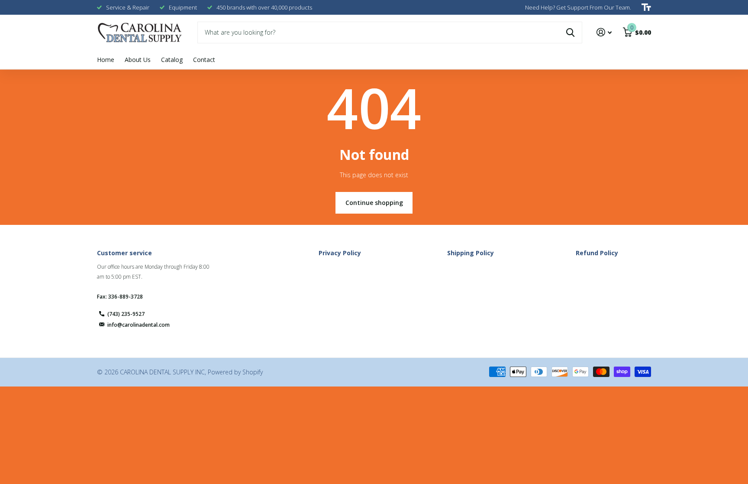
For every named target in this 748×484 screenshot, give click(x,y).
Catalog (172, 59)
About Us (138, 59)
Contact (204, 59)
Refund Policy (597, 253)
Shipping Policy (470, 253)
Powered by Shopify (235, 372)
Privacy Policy (340, 253)
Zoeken (570, 32)
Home (105, 59)
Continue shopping (374, 202)
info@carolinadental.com (138, 324)
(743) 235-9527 (126, 314)
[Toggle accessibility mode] (646, 7)
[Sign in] (604, 32)
